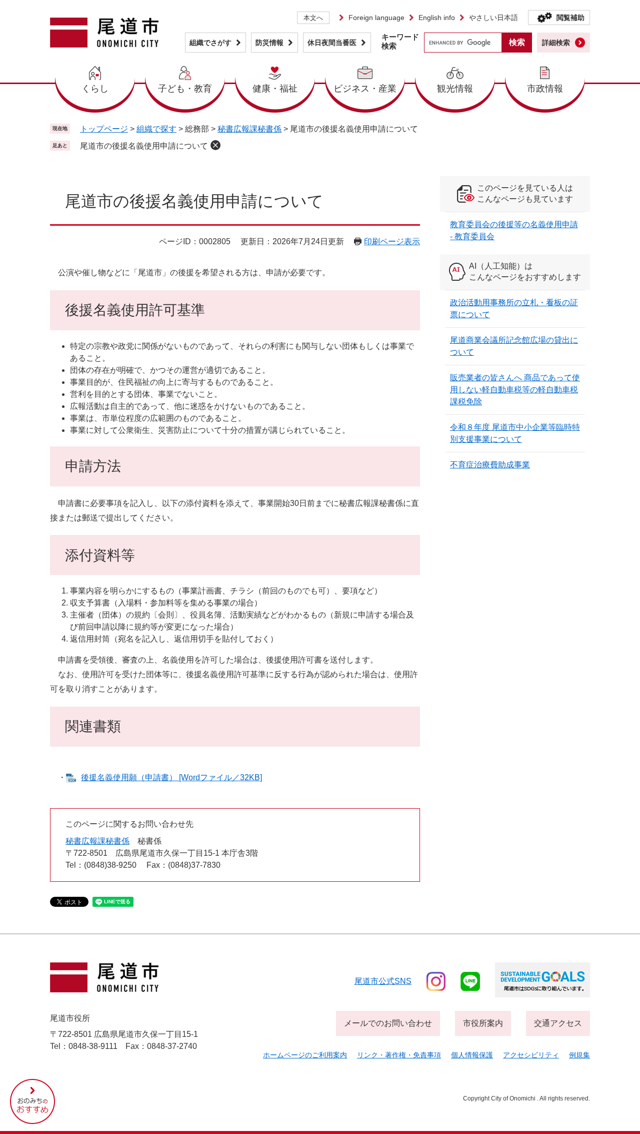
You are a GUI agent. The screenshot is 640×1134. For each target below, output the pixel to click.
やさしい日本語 (493, 18)
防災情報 (270, 43)
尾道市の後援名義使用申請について (144, 146)
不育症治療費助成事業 (490, 464)
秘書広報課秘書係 (250, 129)
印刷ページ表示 (392, 241)
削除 (215, 145)
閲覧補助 (570, 18)
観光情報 (455, 89)
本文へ (313, 18)
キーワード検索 (400, 41)
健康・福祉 (275, 89)
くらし (95, 89)
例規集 (579, 1055)
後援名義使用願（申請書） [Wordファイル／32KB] (171, 777)
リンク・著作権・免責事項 (399, 1055)
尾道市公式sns (383, 981)
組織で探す (156, 129)
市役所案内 (483, 1023)
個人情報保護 (472, 1055)
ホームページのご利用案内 (305, 1055)
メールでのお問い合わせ (388, 1023)
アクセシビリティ (531, 1055)
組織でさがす (211, 43)
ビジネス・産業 (365, 89)
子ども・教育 (185, 89)
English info (436, 18)
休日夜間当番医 (332, 43)
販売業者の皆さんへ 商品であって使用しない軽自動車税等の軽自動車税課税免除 (515, 389)
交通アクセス (558, 1023)
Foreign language (376, 18)
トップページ (104, 129)
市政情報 (545, 89)
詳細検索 (556, 43)
